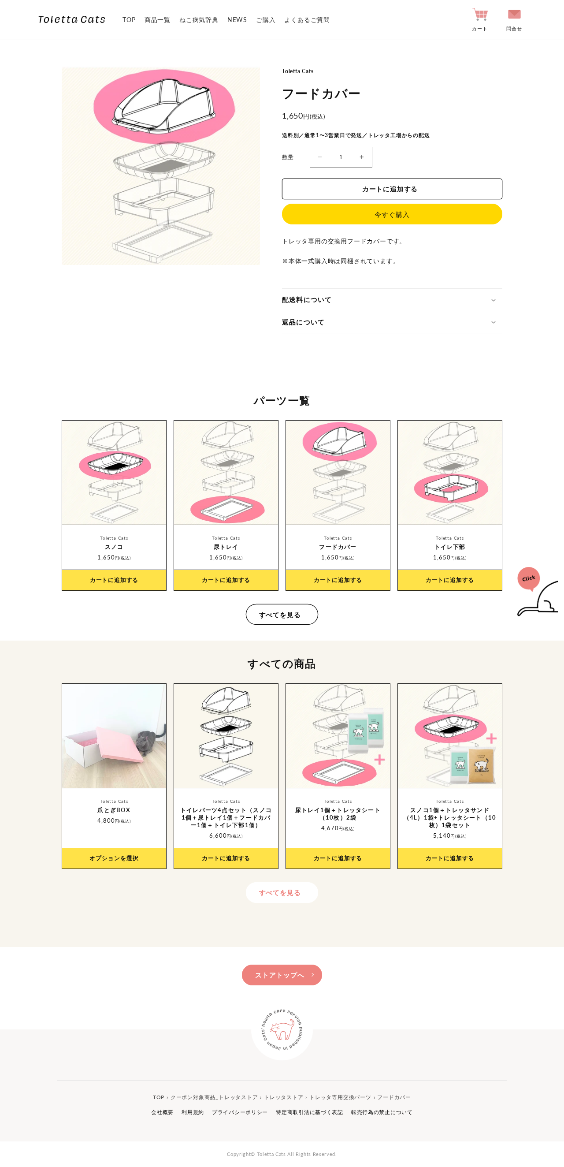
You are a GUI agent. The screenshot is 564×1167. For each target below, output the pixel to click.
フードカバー (337, 546)
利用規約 (193, 1112)
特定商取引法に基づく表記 (309, 1112)
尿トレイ (226, 546)
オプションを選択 (114, 858)
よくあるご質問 (307, 19)
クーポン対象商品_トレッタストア (214, 1097)
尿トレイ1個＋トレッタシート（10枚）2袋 (338, 813)
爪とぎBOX (113, 809)
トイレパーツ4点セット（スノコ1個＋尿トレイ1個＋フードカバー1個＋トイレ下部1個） (226, 817)
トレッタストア (284, 1097)
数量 (288, 156)
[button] (392, 300)
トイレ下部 (450, 546)
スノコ (114, 546)
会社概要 (162, 1112)
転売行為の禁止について (382, 1112)
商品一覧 (158, 19)
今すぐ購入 (392, 214)
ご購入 (265, 19)
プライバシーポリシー (240, 1112)
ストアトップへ (279, 975)
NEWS (237, 19)
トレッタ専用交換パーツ (340, 1097)
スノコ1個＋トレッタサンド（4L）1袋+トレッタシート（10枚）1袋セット (450, 817)
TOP (128, 19)
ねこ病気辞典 (199, 19)
